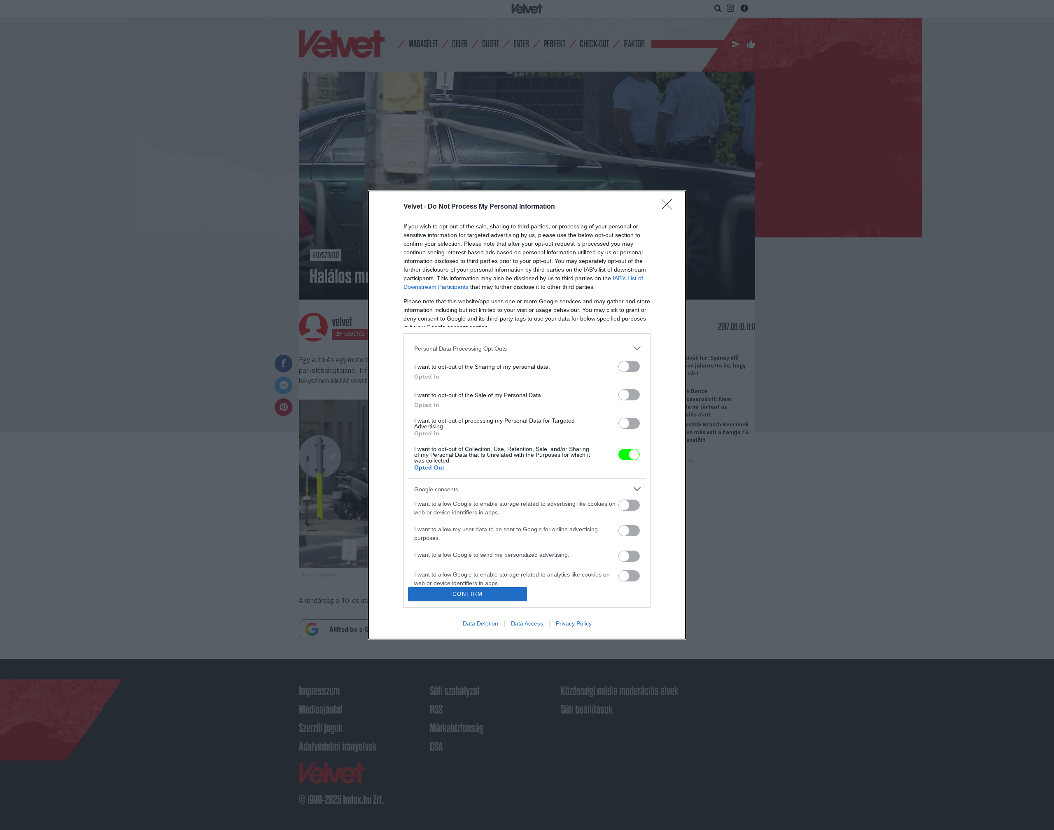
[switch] (629, 366)
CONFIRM (467, 594)
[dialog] (527, 415)
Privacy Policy (574, 623)
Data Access (527, 623)
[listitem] (527, 348)
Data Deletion (480, 623)
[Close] (669, 207)
